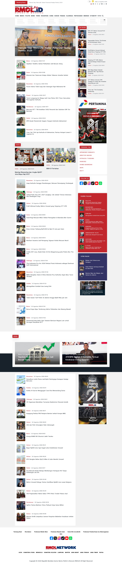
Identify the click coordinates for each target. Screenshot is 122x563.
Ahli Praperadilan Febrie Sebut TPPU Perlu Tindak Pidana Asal (46, 493)
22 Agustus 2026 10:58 (38, 72)
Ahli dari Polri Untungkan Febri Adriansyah (40, 425)
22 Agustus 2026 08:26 (38, 249)
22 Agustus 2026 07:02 (38, 318)
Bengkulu (39, 552)
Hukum (28, 203)
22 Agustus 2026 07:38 (40, 260)
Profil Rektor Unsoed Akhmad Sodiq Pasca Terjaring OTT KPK (97, 51)
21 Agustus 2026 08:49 (98, 65)
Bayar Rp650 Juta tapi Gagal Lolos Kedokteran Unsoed (44, 448)
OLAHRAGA (69, 16)
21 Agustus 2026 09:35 (98, 85)
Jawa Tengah (84, 552)
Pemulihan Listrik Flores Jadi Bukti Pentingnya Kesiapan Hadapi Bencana (47, 380)
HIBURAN (86, 16)
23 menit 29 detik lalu (30, 45)
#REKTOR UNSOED (86, 155)
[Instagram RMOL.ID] (89, 183)
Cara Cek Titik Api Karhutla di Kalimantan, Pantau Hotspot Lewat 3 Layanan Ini (48, 133)
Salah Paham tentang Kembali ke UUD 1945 (94, 267)
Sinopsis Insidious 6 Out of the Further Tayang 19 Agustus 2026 (94, 228)
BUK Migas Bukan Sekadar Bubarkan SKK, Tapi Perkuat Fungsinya (95, 71)
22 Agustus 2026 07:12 (41, 295)
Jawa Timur (94, 552)
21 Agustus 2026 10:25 (98, 44)
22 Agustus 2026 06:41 (39, 388)
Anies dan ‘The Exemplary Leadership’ (95, 90)
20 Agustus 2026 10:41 (27, 169)
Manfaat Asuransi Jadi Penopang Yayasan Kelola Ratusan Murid (47, 240)
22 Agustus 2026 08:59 (38, 215)
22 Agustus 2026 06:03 (39, 422)
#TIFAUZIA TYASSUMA (87, 158)
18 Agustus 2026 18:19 (58, 165)
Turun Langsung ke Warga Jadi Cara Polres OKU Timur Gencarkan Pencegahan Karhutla (48, 99)
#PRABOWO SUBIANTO (87, 152)
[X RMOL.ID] (85, 183)
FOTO (99, 16)
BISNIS (33, 16)
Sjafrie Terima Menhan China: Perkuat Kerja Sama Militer (45, 505)
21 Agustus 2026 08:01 (98, 34)
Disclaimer (28, 532)
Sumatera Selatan (50, 552)
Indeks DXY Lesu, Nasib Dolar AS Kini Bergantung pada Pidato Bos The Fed (49, 252)
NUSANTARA (44, 16)
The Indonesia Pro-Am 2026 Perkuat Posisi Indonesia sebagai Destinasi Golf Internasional (50, 264)
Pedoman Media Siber (41, 532)
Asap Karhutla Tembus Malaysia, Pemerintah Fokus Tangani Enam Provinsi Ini (50, 2)
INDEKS (22, 16)
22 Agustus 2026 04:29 (39, 491)
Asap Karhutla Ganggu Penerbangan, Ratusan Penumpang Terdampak (49, 183)
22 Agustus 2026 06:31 (40, 399)
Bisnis (28, 61)
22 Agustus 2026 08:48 (38, 226)
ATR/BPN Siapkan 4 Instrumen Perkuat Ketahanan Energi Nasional (82, 358)
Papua (101, 552)
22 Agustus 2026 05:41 (39, 445)
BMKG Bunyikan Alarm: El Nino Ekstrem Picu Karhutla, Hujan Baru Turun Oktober (49, 275)
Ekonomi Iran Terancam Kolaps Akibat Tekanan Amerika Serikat (47, 75)
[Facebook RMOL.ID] (81, 183)
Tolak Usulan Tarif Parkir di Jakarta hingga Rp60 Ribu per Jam (46, 298)
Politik (20, 45)
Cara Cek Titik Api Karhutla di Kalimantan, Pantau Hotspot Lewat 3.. (95, 209)
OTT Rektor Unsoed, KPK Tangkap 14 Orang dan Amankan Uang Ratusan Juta (97, 81)
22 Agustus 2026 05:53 (38, 433)
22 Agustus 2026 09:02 (39, 203)
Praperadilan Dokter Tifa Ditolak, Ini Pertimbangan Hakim (97, 41)
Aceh (20, 552)
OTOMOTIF (93, 16)
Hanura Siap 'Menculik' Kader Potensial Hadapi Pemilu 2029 (45, 49)
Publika (28, 283)
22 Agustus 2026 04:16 (42, 502)
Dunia (28, 72)
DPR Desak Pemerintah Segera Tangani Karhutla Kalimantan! (46, 121)
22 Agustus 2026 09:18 (40, 192)
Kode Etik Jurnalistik (74, 532)
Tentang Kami (17, 532)
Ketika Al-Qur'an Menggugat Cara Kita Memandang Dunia (45, 390)
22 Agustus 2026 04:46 (39, 479)
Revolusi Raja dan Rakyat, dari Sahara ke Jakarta (94, 274)
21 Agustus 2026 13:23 (97, 75)
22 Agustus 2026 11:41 (38, 61)
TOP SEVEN (82, 27)
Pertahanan (29, 106)
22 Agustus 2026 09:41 (41, 129)
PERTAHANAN (78, 16)
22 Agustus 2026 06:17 (39, 410)
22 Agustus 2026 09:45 (38, 118)
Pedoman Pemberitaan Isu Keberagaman (96, 532)
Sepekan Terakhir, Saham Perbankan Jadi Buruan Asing (44, 64)
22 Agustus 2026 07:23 (39, 283)
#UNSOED (83, 162)
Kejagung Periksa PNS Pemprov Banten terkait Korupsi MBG (46, 413)
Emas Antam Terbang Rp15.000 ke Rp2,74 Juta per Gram (45, 229)
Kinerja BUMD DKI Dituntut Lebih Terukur (39, 436)
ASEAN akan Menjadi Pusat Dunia (94, 234)
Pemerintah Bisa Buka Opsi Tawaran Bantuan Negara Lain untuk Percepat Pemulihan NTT (47, 321)
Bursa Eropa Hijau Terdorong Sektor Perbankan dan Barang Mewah (48, 309)
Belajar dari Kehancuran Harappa (92, 261)
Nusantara (29, 84)
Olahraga (29, 192)
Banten (67, 552)
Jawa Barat (75, 552)
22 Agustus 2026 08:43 (38, 237)
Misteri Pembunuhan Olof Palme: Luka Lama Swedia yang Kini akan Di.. (95, 241)
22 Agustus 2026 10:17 (41, 106)
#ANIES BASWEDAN (86, 165)
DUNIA (51, 16)
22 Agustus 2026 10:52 (41, 84)
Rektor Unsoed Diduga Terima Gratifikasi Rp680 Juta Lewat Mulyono (48, 482)
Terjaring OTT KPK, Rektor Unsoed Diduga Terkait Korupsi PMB (96, 61)
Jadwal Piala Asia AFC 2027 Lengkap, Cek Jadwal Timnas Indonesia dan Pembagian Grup (48, 195)
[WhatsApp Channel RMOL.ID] (100, 183)
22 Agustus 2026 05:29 (39, 456)
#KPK (81, 168)
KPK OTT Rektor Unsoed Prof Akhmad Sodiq (96, 31)
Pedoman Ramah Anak (58, 532)
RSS (61, 534)
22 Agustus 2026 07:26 (41, 272)
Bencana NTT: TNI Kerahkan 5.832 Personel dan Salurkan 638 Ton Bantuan (48, 110)
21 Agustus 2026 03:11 (98, 93)
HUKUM (56, 16)
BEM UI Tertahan (52, 169)
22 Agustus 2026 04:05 (39, 513)
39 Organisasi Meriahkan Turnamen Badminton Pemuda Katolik (47, 402)
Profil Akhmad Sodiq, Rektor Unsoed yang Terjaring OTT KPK (46, 206)
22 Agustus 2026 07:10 (38, 306)
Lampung (61, 552)
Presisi (28, 95)
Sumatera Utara (29, 552)
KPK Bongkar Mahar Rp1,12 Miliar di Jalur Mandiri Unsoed (45, 459)
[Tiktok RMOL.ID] (92, 183)
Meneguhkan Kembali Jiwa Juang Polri (38, 286)
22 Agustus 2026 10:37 (39, 95)
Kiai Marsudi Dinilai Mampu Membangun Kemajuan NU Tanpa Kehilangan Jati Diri (46, 471)
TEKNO (38, 16)
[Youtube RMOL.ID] (96, 183)
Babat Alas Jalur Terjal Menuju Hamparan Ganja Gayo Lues (93, 248)
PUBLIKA (62, 16)
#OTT (82, 171)
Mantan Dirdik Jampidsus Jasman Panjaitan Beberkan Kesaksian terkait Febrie (49, 517)
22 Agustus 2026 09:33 (41, 180)
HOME (17, 16)
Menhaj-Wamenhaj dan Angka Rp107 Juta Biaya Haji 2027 (28, 173)
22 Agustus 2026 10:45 (77, 354)
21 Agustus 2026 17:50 (99, 54)
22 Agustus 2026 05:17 (38, 468)
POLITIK (27, 16)
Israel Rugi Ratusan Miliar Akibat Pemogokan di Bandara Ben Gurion (48, 217)
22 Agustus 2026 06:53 (41, 376)
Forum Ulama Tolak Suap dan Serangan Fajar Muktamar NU (45, 86)
